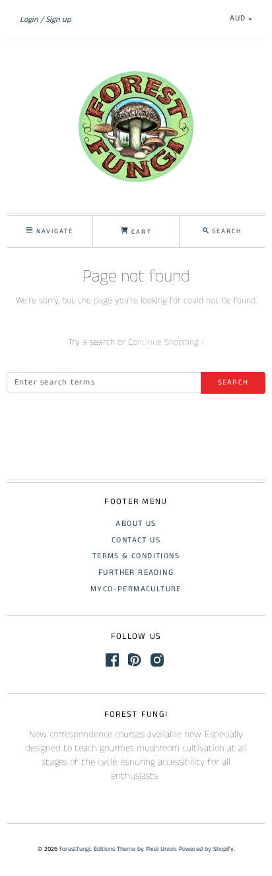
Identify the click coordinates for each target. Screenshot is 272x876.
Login (29, 19)
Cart (139, 232)
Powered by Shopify (206, 849)
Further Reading (136, 572)
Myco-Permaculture (136, 589)
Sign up (58, 19)
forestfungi (74, 849)
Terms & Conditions (136, 556)
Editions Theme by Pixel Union (135, 849)
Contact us (136, 540)
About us (136, 523)
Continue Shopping (166, 342)
